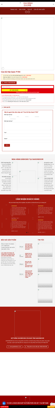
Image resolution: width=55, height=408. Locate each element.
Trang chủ (13, 9)
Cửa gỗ (29, 9)
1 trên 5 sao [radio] (6, 116)
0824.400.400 (5, 406)
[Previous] (4, 219)
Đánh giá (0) (7, 107)
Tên (5, 132)
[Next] (51, 219)
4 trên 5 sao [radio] (32, 116)
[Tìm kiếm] (53, 4)
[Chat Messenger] (52, 404)
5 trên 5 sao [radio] (7, 118)
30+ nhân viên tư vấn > (24, 101)
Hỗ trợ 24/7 (51, 406)
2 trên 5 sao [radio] (14, 116)
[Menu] (2, 4)
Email (6, 138)
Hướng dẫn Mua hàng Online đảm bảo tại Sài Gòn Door (17, 100)
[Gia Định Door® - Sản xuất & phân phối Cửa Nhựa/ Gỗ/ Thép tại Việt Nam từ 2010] (27, 4)
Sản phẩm (22, 9)
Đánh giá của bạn (8, 114)
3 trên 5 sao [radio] (22, 116)
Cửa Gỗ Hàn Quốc (39, 9)
